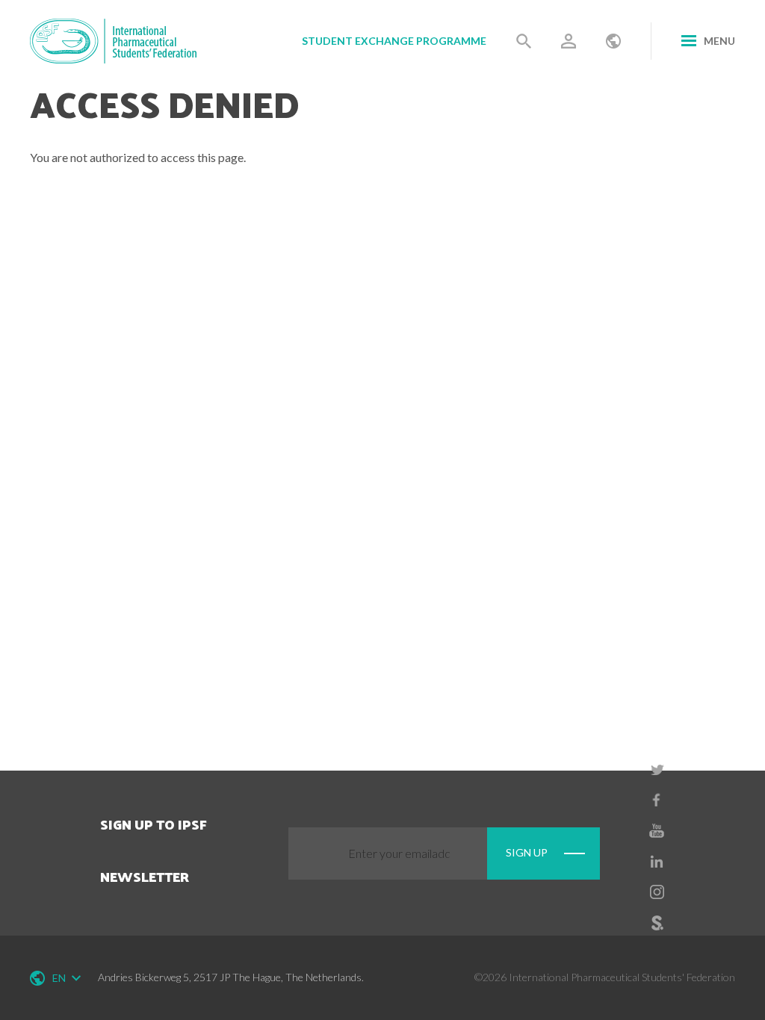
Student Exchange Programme (394, 40)
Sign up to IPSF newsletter (153, 850)
